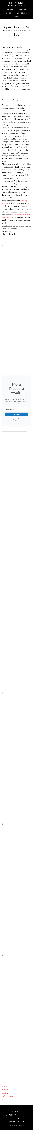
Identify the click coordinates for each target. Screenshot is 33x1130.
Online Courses (8, 1096)
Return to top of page (16, 1125)
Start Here (6, 1086)
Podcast (5, 1089)
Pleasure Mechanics (16, 4)
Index (4, 1099)
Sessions (5, 1093)
